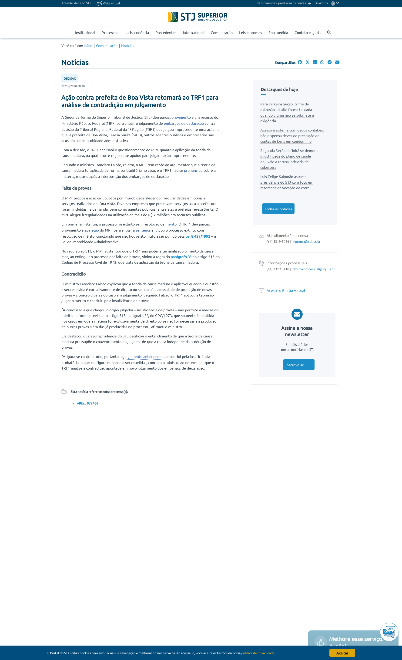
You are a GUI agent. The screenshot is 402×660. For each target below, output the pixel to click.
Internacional (193, 32)
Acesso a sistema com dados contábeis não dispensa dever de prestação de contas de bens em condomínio (292, 135)
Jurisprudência (137, 32)
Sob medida (278, 32)
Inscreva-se (295, 364)
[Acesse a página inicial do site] (70, 32)
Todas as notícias (278, 208)
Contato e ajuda (308, 32)
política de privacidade (258, 653)
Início (88, 45)
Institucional (85, 32)
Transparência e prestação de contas (281, 3)
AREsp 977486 (87, 403)
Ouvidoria (321, 3)
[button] (335, 3)
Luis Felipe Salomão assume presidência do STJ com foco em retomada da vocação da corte (286, 182)
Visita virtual (111, 3)
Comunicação (222, 32)
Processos (110, 32)
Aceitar (342, 652)
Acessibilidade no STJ (76, 3)
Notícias (127, 45)
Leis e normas (250, 32)
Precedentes (165, 32)
